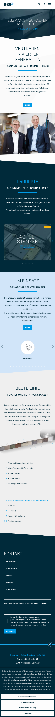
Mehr (27, 105)
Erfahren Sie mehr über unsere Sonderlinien (28, 500)
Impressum (27, 713)
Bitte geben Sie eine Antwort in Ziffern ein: (27, 604)
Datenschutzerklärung (27, 708)
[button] (22, 263)
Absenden (10, 631)
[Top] (50, 644)
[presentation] (2, 241)
